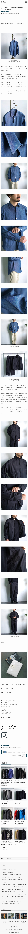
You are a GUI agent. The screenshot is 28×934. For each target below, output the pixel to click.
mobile (4, 886)
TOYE (11, 898)
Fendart (4, 879)
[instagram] (11, 927)
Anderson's (17, 869)
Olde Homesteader (6, 891)
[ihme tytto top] (17, 919)
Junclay (12, 881)
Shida (14, 896)
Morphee (10, 886)
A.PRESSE (5, 869)
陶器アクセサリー (14, 903)
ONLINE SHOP (19, 929)
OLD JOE (15, 891)
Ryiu (3, 896)
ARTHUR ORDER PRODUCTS (8, 874)
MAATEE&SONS (12, 13)
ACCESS (14, 929)
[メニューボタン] (26, 2)
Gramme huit (5, 11)
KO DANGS (19, 881)
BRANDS (10, 929)
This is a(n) (20, 896)
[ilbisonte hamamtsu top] (23, 919)
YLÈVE (23, 898)
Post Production (15, 894)
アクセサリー (11, 901)
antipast (10, 872)
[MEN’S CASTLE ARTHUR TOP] (4, 919)
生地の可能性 (5, 903)
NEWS (4, 889)
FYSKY (20, 879)
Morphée (16, 886)
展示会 (19, 901)
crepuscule (17, 877)
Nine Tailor (10, 889)
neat (23, 886)
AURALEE (19, 874)
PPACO (23, 894)
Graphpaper (5, 13)
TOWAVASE (5, 898)
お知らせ (4, 901)
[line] (13, 927)
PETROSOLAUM (5, 894)
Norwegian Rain (19, 889)
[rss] (15, 927)
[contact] (16, 927)
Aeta (10, 869)
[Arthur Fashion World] (3, 2)
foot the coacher (12, 879)
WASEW (17, 898)
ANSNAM (4, 872)
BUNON (10, 877)
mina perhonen (22, 884)
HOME (7, 929)
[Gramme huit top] (11, 919)
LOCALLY (4, 884)
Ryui (8, 896)
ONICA (21, 891)
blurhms (17, 13)
